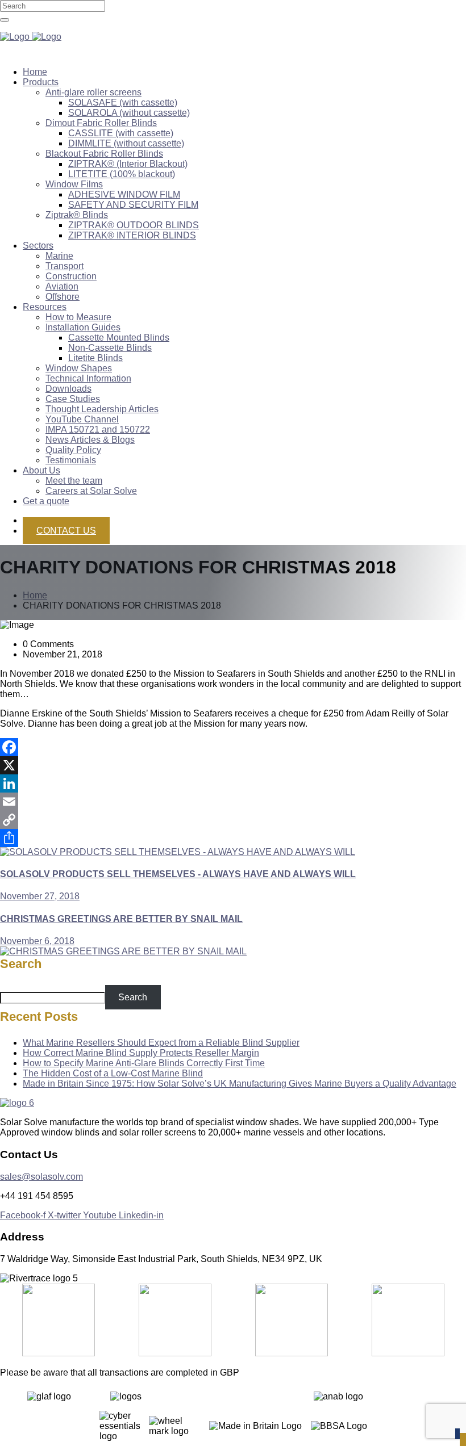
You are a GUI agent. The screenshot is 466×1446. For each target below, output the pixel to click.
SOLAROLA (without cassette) (129, 113)
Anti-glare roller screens (93, 92)
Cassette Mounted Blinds (118, 337)
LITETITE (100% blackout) (121, 174)
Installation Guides (82, 327)
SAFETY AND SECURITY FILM (133, 204)
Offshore (62, 296)
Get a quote (46, 501)
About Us (41, 470)
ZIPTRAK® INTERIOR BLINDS (132, 235)
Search (20, 964)
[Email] (233, 802)
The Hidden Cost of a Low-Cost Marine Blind (113, 1073)
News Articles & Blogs (90, 440)
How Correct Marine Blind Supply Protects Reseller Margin (141, 1053)
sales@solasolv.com (41, 1176)
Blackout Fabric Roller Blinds (104, 153)
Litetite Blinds (95, 358)
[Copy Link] (233, 820)
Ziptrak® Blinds (76, 215)
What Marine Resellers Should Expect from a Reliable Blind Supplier (161, 1042)
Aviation (61, 286)
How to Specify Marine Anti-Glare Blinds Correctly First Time (144, 1063)
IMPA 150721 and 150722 (97, 429)
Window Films (74, 184)
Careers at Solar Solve (91, 491)
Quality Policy (73, 450)
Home (35, 72)
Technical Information (88, 378)
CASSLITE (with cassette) (120, 133)
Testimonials (70, 460)
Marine (59, 256)
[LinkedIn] (233, 783)
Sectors (38, 245)
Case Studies (72, 399)
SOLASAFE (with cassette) (122, 102)
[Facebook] (233, 747)
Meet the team (73, 480)
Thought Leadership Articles (102, 409)
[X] (233, 765)
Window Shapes (78, 368)
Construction (71, 276)
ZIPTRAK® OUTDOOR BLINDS (133, 225)
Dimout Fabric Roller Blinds (101, 123)
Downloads (68, 388)
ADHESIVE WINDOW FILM (124, 194)
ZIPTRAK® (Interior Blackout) (128, 164)
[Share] (233, 838)
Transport (64, 266)
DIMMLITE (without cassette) (126, 143)
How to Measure (78, 317)
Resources (44, 307)
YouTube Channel (82, 419)
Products (41, 82)
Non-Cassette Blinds (110, 348)
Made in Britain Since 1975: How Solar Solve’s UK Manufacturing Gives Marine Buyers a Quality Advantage (239, 1083)
